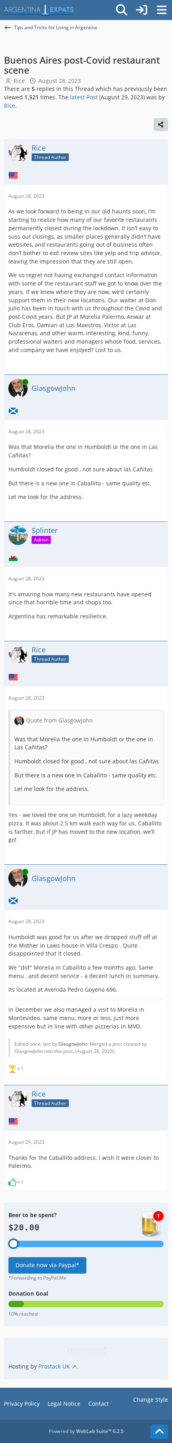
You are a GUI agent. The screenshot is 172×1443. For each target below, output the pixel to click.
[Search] (122, 10)
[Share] (161, 124)
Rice (19, 81)
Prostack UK (54, 1366)
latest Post (84, 97)
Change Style (150, 1399)
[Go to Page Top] (159, 1432)
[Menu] (162, 10)
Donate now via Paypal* (47, 1265)
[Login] (142, 10)
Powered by (86, 1431)
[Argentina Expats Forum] (38, 10)
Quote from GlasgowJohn (59, 720)
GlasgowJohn (72, 1043)
